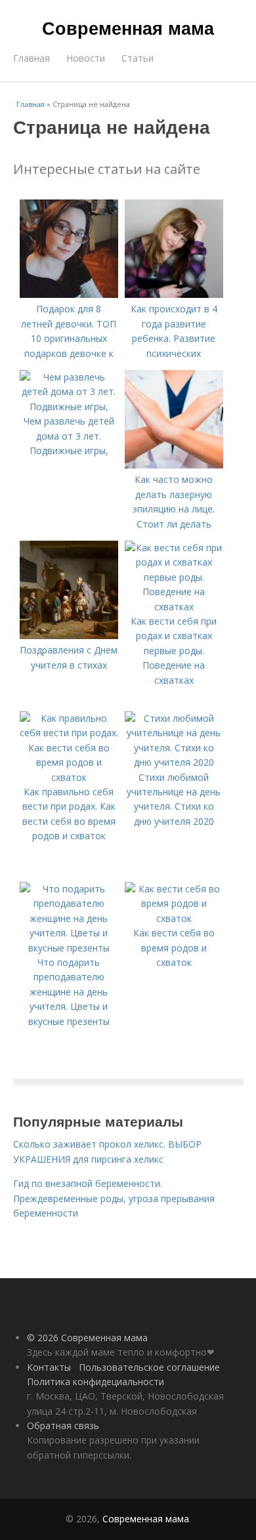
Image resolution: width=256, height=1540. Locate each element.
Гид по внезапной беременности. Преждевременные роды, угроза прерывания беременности (114, 1198)
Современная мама (128, 27)
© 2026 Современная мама (87, 1337)
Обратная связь (63, 1425)
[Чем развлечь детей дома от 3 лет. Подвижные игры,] (69, 406)
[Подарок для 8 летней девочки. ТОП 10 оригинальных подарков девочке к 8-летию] (69, 294)
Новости (85, 58)
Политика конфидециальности (95, 1381)
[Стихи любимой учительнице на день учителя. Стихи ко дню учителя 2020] (174, 762)
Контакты (49, 1367)
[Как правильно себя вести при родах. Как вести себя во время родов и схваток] (69, 777)
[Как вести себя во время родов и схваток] (174, 918)
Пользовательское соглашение (149, 1367)
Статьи (137, 58)
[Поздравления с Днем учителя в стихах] (69, 635)
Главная (31, 58)
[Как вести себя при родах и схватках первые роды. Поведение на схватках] (174, 606)
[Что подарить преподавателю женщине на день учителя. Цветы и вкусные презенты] (69, 948)
